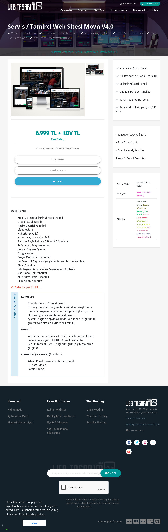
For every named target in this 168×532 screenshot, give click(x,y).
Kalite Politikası (56, 409)
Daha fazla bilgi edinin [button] (32, 514)
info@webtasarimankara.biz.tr (144, 424)
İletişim (155, 9)
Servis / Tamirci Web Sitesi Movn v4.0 (96, 51)
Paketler (82, 9)
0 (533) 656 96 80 (137, 418)
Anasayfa (66, 9)
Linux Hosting (94, 409)
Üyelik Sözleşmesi (57, 422)
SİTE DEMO (58, 159)
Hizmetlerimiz (118, 9)
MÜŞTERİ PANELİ (151, 4)
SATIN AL (57, 181)
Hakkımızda (15, 409)
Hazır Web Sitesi (144, 237)
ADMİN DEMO (58, 170)
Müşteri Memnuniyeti (20, 422)
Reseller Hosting (96, 422)
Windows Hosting (96, 416)
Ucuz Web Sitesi (144, 234)
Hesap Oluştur (129, 4)
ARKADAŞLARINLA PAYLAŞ (69, 148)
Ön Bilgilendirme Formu (61, 416)
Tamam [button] (34, 523)
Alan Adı (99, 9)
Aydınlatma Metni (18, 416)
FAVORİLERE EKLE (46, 148)
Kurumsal (139, 9)
